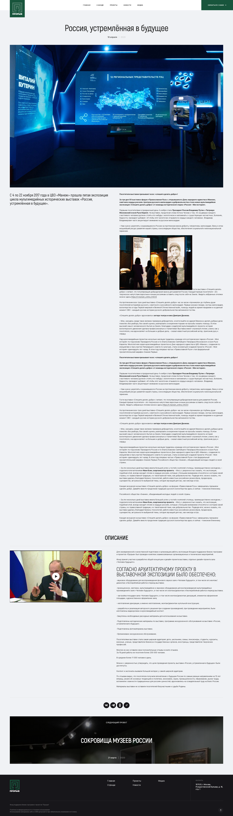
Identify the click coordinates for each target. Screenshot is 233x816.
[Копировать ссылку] (127, 705)
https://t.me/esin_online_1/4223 (144, 297)
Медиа (161, 781)
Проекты (137, 781)
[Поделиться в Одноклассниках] (120, 705)
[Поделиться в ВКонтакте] (106, 705)
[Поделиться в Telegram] (113, 705)
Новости (137, 785)
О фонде (111, 785)
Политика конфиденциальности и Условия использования (30, 810)
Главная (111, 781)
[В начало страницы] (220, 810)
